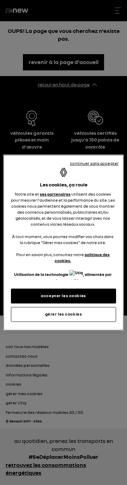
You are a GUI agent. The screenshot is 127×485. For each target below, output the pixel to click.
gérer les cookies (63, 314)
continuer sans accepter (94, 163)
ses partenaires (55, 194)
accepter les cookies (63, 295)
